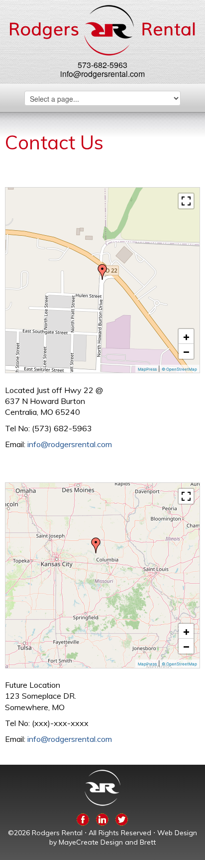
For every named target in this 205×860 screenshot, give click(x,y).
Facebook (83, 817)
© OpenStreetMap (179, 369)
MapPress (147, 369)
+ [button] (186, 336)
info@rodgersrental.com (102, 73)
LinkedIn (102, 817)
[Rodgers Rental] (102, 30)
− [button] (186, 351)
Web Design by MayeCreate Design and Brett (123, 837)
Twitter (121, 817)
